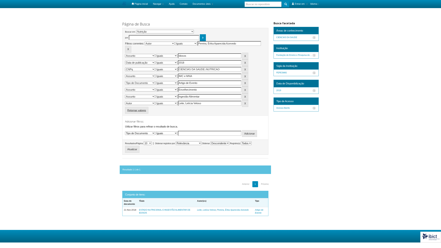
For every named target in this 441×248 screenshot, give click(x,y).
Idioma (313, 4)
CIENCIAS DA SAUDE (286, 37)
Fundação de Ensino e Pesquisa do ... (294, 55)
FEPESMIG (281, 72)
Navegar (157, 4)
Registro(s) (235, 143)
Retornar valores (136, 110)
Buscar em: (130, 32)
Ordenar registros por (165, 143)
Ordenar (206, 143)
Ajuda (172, 4)
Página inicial (141, 4)
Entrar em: (300, 4)
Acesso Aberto (283, 108)
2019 (278, 90)
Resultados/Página (134, 143)
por (126, 38)
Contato (183, 4)
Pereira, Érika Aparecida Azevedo (233, 210)
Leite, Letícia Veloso (206, 210)
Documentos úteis (202, 4)
